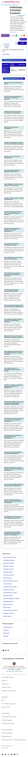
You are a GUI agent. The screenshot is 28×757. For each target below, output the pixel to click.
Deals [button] (22, 35)
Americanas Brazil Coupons (10, 580)
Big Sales (5, 636)
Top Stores (6, 630)
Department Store (8, 627)
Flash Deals (6, 633)
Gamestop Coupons (8, 575)
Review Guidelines (7, 729)
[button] (2, 2)
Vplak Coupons (7, 616)
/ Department (7, 5)
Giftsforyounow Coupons (10, 586)
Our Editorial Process (8, 723)
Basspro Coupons (8, 604)
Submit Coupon (6, 687)
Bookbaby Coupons (8, 601)
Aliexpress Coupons (8, 563)
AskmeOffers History (8, 677)
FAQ (3, 700)
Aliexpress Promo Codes (9, 557)
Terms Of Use (6, 707)
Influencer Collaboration (9, 690)
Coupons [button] (14, 35)
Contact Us (5, 684)
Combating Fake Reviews (9, 716)
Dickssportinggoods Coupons (11, 598)
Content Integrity (7, 720)
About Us (4, 680)
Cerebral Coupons (8, 595)
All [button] (5, 35)
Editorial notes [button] (23, 39)
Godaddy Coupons (8, 569)
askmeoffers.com (12, 2)
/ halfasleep (15, 5)
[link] (3, 650)
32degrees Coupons (8, 589)
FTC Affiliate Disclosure (9, 703)
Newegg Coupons (8, 572)
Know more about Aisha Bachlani (14, 671)
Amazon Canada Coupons (10, 610)
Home (2, 5)
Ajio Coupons (7, 607)
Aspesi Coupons (7, 578)
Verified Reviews (6, 736)
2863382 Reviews (21, 15)
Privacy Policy (4, 747)
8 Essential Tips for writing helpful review (14, 740)
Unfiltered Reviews (7, 733)
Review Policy (6, 713)
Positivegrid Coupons (9, 560)
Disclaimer (5, 697)
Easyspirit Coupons (8, 613)
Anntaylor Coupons (8, 566)
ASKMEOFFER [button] (20, 43)
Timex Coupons (7, 583)
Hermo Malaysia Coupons (10, 592)
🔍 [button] (26, 1)
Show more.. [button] (13, 32)
